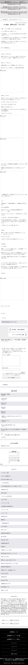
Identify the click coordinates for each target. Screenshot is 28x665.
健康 (3, 605)
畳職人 (10, 611)
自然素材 (6, 613)
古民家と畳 (4, 516)
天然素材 (4, 607)
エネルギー (17, 601)
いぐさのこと (5, 472)
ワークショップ (5, 503)
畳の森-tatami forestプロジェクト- (9, 553)
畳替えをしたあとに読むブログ (8, 560)
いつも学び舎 (5, 482)
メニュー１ (14, 643)
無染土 (12, 608)
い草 (13, 599)
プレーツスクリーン (16, 603)
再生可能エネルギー (17, 605)
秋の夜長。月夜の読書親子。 (19, 329)
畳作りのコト (5, 556)
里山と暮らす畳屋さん (6, 479)
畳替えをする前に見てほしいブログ (9, 563)
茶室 (11, 613)
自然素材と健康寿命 (6, 566)
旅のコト (3, 529)
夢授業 (3, 519)
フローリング (7, 603)
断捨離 (15, 607)
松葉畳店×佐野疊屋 (5, 533)
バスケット (4, 513)
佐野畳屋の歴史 (5, 543)
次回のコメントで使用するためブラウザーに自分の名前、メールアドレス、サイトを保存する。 (14, 374)
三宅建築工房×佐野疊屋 (7, 506)
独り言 (3, 536)
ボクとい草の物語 (5, 476)
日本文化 (21, 607)
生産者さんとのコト (6, 550)
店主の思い (4, 539)
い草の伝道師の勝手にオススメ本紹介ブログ (11, 486)
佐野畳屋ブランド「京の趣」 (14, 635)
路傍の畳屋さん (5, 586)
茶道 (16, 613)
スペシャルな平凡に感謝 (18, 334)
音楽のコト (4, 590)
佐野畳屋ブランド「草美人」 (14, 639)
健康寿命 (8, 605)
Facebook (5, 384)
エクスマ (6, 601)
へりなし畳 (11, 600)
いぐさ (8, 599)
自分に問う (4, 580)
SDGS (3, 599)
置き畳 (21, 611)
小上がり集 (4, 526)
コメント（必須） (6, 354)
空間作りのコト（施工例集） (8, 570)
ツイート (4, 318)
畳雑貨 (16, 611)
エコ (11, 601)
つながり (4, 499)
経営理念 (4, 576)
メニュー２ (14, 646)
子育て (9, 607)
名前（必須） (5, 368)
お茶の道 (4, 492)
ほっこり (18, 600)
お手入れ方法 (4, 573)
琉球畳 (3, 546)
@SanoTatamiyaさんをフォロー (9, 321)
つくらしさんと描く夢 (6, 496)
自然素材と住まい (5, 583)
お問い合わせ (14, 653)
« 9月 (1, 464)
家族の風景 (5, 19)
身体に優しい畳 (5, 614)
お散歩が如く (4, 489)
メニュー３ (14, 650)
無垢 (2, 608)
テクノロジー (4, 509)
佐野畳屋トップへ (14, 632)
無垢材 (7, 608)
